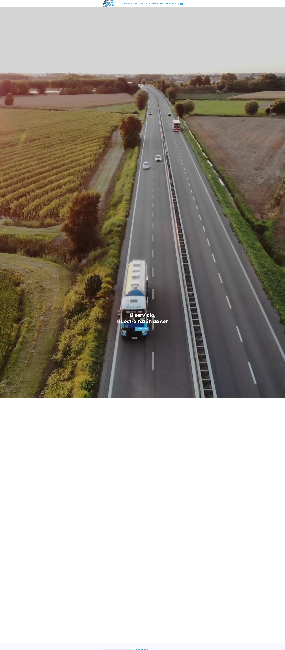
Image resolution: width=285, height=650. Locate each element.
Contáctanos (142, 329)
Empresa (130, 4)
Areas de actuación (141, 4)
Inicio (125, 4)
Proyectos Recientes (164, 4)
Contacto (175, 4)
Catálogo (152, 4)
